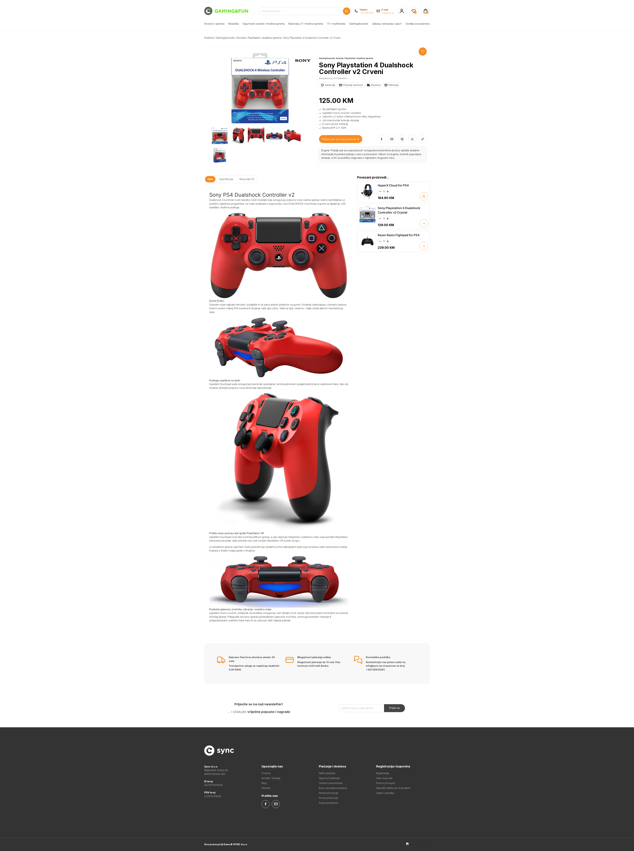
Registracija (382, 773)
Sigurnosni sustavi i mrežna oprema (263, 23)
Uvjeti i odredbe (385, 793)
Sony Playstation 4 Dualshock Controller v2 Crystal (399, 210)
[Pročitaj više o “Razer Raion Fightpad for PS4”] (424, 246)
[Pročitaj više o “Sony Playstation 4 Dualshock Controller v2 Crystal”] (424, 223)
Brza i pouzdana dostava (333, 788)
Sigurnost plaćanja (329, 778)
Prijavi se (394, 707)
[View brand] (302, 72)
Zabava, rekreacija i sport (387, 23)
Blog (264, 783)
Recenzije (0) (246, 179)
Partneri (266, 788)
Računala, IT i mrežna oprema (305, 23)
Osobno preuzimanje (331, 783)
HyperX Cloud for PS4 (393, 185)
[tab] (210, 179)
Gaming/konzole (358, 23)
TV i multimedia (336, 23)
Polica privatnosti (328, 802)
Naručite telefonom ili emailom (393, 788)
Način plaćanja (327, 773)
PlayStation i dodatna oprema (264, 37)
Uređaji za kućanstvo (417, 23)
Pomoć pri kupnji (385, 783)
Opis (210, 179)
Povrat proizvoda (328, 797)
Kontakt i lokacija (271, 778)
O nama (266, 773)
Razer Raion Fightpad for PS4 (399, 235)
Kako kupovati (384, 778)
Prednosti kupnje (328, 793)
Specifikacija (226, 179)
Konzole (241, 37)
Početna (209, 37)
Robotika (233, 23)
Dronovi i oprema (214, 23)
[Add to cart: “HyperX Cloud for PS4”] (424, 196)
